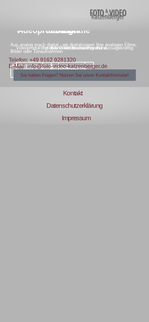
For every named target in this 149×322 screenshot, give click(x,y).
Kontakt (72, 93)
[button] (9, 15)
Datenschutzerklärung (74, 105)
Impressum (76, 118)
